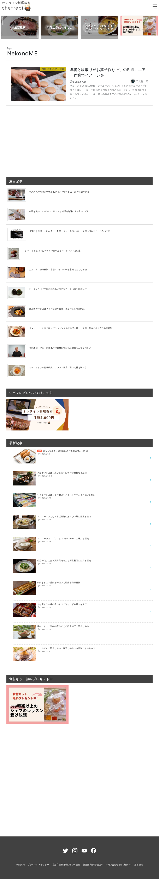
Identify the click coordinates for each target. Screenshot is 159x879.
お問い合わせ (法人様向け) (118, 864)
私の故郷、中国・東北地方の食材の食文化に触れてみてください (60, 347)
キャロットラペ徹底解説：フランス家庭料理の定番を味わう (58, 367)
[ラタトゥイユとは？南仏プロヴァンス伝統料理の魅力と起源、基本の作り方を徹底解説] (18, 331)
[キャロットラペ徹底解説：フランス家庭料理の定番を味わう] (18, 370)
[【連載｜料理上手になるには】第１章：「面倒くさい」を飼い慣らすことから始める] (18, 233)
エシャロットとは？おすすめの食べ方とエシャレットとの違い (53, 250)
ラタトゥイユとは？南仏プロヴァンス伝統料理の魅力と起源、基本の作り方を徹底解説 (70, 328)
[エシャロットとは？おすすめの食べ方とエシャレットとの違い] (15, 253)
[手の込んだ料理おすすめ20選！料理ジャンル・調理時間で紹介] (18, 194)
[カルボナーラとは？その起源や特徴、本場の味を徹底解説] (18, 311)
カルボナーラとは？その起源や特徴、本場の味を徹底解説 (57, 308)
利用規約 (20, 864)
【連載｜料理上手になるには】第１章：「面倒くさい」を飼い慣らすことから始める (69, 231)
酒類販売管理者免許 (93, 864)
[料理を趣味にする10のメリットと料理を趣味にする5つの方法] (18, 214)
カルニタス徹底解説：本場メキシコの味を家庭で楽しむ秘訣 (58, 269)
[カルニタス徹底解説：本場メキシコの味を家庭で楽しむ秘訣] (18, 272)
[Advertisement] (79, 140)
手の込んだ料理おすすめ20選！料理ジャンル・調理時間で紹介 (59, 191)
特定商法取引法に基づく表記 (66, 864)
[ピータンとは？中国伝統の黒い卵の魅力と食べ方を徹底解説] (18, 292)
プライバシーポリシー (38, 864)
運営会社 (138, 864)
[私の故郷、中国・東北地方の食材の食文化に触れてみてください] (18, 350)
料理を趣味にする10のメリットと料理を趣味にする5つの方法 (59, 211)
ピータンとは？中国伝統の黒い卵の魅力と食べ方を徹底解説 (58, 288)
